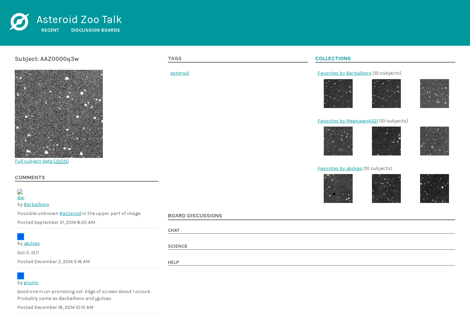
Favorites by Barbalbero (345, 73)
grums (31, 283)
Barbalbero (36, 204)
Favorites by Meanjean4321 (348, 121)
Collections (333, 58)
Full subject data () (42, 161)
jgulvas (32, 243)
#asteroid (70, 213)
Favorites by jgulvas (340, 168)
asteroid (179, 73)
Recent (50, 30)
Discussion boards (95, 30)
